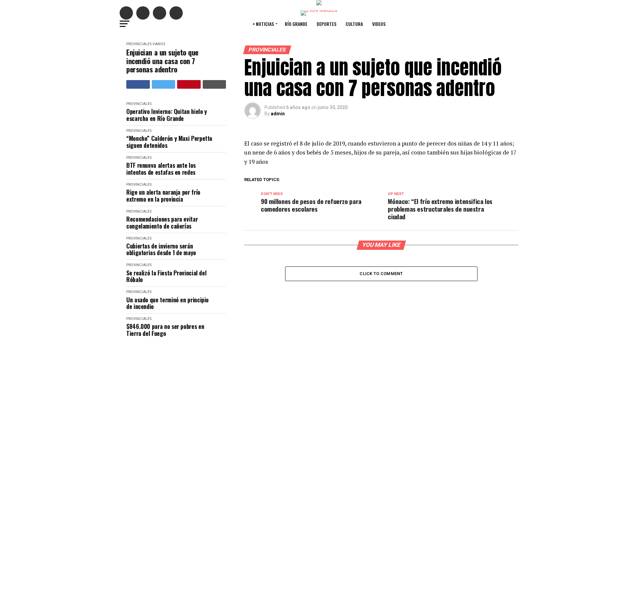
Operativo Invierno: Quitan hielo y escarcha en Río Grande (166, 115)
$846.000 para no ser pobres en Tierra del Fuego (165, 330)
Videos (378, 23)
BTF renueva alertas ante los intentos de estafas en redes (161, 168)
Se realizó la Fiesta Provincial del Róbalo (166, 276)
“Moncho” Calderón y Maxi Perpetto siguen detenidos (169, 142)
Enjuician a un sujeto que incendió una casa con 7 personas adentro (162, 60)
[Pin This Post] (189, 84)
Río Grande (296, 23)
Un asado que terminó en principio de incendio (167, 303)
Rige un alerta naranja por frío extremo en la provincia (163, 195)
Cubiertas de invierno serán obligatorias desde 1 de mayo (161, 249)
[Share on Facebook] (138, 84)
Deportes (326, 23)
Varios (159, 44)
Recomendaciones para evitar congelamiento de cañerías (162, 222)
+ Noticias (263, 23)
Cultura (354, 23)
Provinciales (139, 44)
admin (278, 113)
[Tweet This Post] (163, 84)
